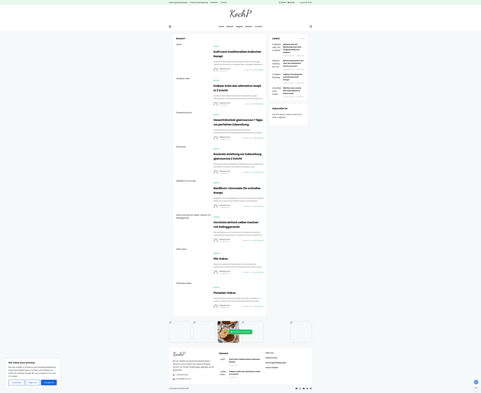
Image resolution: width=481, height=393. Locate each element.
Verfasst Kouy (224, 69)
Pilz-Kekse (221, 259)
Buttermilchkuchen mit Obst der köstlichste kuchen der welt (293, 63)
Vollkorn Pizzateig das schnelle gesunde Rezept (292, 77)
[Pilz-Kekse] (193, 263)
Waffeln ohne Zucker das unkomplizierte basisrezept (292, 90)
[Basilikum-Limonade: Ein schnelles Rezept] (193, 195)
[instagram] (304, 388)
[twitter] (300, 388)
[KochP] (240, 13)
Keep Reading (258, 70)
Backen (216, 253)
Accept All (49, 382)
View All (302, 39)
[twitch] (311, 388)
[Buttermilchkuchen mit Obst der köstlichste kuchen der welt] (276, 63)
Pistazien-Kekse (225, 293)
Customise (16, 382)
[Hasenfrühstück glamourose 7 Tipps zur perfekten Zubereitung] (193, 127)
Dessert (217, 217)
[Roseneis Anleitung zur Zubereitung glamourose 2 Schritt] (193, 161)
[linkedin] (307, 388)
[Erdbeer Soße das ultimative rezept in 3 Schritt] (193, 93)
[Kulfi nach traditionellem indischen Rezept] (193, 59)
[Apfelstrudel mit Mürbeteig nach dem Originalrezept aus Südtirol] (276, 47)
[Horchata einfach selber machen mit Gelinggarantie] (193, 229)
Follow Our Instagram (242, 332)
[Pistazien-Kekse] (193, 297)
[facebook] (296, 388)
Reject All (33, 382)
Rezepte (216, 46)
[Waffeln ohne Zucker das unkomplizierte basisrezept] (276, 91)
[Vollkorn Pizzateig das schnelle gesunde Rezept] (276, 77)
